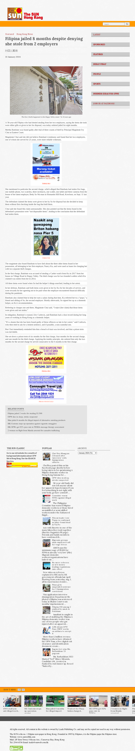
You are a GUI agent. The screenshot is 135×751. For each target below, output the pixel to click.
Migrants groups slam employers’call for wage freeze (61, 542)
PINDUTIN (46, 258)
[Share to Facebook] (14, 50)
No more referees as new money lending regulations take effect (61, 565)
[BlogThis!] (9, 50)
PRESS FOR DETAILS (46, 401)
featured (9, 34)
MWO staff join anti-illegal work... (11, 710)
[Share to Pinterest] (16, 50)
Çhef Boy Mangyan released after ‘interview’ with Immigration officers (60, 457)
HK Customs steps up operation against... (32, 711)
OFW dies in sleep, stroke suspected (22, 416)
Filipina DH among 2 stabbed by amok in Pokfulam (61, 609)
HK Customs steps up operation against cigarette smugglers (32, 423)
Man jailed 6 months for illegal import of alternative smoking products (36, 420)
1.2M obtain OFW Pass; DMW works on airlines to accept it (61, 630)
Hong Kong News (25, 34)
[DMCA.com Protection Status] (16, 750)
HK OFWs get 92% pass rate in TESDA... (97, 711)
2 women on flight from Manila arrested (119, 711)
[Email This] (6, 50)
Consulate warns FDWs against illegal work (61, 497)
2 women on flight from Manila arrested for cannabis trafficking (34, 430)
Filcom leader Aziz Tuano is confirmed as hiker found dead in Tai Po (61, 521)
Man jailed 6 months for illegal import (55, 710)
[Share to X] (11, 50)
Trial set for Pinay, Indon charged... (76, 710)
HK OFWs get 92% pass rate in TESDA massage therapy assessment (36, 427)
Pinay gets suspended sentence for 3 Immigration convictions (61, 588)
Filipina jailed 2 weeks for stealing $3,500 (25, 413)
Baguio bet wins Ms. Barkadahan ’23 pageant (61, 651)
